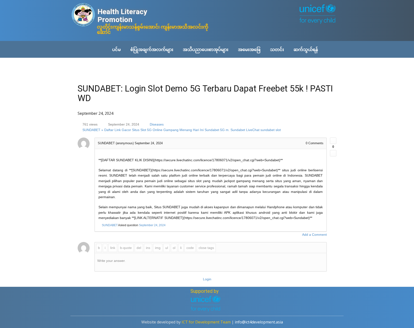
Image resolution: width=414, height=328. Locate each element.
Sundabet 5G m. (217, 130)
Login (207, 279)
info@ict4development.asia (259, 322)
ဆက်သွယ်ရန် (305, 49)
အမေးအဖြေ (249, 49)
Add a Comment (314, 234)
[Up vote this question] (333, 141)
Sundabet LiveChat (244, 130)
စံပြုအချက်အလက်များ (151, 49)
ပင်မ (116, 49)
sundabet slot (270, 130)
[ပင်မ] (83, 15)
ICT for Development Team (206, 322)
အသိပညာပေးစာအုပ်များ (205, 49)
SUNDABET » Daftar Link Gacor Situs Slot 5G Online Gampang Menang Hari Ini (143, 130)
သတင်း (277, 49)
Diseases (157, 124)
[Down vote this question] (333, 153)
